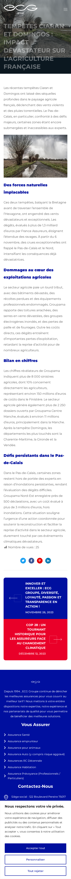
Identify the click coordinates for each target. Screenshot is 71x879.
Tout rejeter (36, 871)
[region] (35, 840)
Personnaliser (35, 859)
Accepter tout (35, 848)
